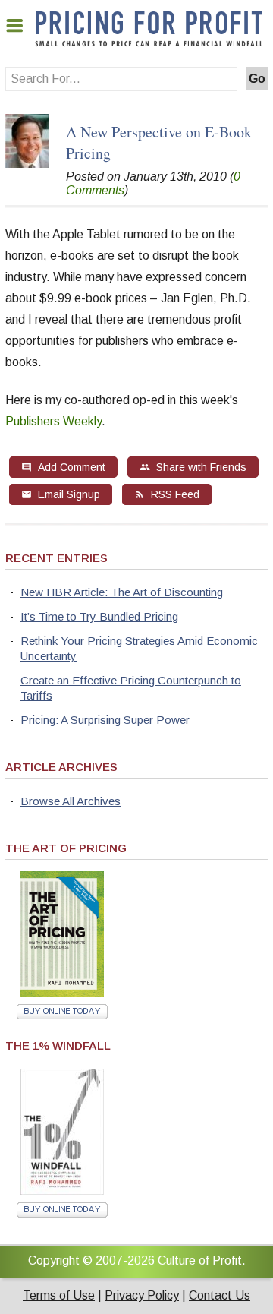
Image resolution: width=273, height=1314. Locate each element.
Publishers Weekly (53, 421)
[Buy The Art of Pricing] (62, 992)
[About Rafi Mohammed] (27, 163)
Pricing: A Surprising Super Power (105, 719)
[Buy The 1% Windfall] (62, 1190)
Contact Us (219, 1295)
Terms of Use (59, 1295)
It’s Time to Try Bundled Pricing (99, 616)
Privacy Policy (142, 1295)
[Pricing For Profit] (149, 43)
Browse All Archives (70, 800)
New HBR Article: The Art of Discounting (121, 592)
